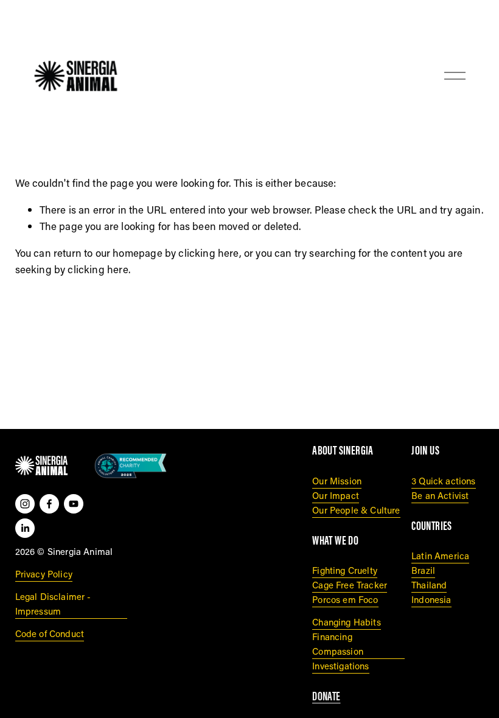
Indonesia (431, 599)
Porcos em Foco (345, 599)
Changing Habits (346, 622)
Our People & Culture (356, 510)
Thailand (429, 585)
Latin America (440, 555)
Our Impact (335, 495)
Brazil (423, 570)
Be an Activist (440, 495)
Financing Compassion (337, 643)
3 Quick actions (443, 481)
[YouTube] (73, 504)
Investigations (340, 666)
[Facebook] (49, 504)
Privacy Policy (43, 574)
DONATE (326, 696)
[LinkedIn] (25, 528)
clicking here (208, 252)
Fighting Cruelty (344, 570)
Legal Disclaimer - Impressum (53, 603)
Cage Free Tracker (349, 585)
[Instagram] (25, 504)
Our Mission (336, 481)
